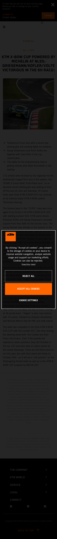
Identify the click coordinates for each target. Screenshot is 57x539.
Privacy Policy (26, 264)
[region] (28, 269)
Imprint (33, 264)
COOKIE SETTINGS (28, 300)
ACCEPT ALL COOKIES (28, 289)
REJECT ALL (28, 276)
